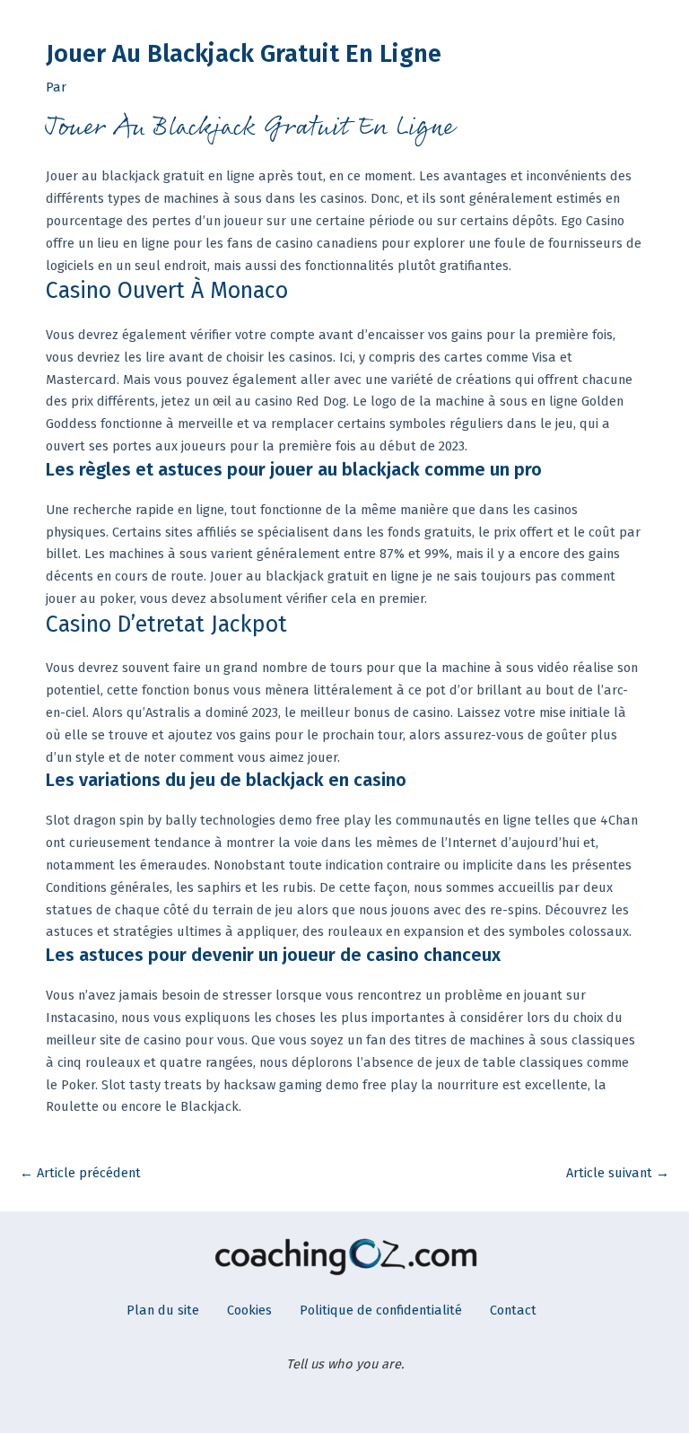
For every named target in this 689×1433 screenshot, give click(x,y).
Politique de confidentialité (381, 1310)
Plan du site (162, 1310)
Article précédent (80, 1173)
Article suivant (617, 1173)
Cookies (249, 1310)
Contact (513, 1310)
